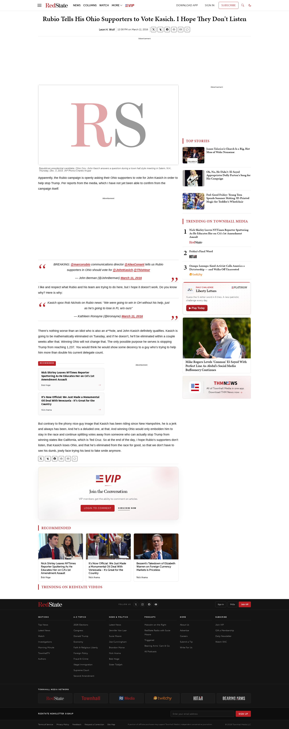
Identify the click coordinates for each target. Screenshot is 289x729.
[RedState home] (50, 604)
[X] (135, 604)
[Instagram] (142, 604)
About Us (184, 624)
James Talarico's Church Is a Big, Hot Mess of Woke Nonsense (228, 150)
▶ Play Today (197, 308)
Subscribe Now (127, 508)
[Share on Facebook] (167, 29)
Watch (41, 636)
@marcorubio (80, 264)
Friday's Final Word (201, 251)
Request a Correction (94, 724)
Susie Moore (115, 636)
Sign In (221, 604)
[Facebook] (149, 604)
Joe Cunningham (118, 642)
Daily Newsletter (223, 636)
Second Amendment (84, 676)
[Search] (243, 5)
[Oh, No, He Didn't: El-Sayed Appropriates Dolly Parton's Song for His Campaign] (193, 178)
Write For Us (186, 647)
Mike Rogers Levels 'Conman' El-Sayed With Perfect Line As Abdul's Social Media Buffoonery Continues (216, 366)
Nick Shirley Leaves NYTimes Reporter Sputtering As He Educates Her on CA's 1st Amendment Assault (58, 568)
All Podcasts (150, 651)
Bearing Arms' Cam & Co (157, 646)
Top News (43, 624)
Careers (184, 636)
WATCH (104, 5)
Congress (78, 630)
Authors (42, 659)
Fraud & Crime (81, 659)
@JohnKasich (123, 270)
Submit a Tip (186, 642)
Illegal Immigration (83, 664)
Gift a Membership (224, 630)
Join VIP (244, 604)
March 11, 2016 (131, 278)
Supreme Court (81, 670)
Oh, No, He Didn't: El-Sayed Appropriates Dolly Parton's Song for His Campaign (228, 175)
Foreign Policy (81, 653)
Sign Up (243, 714)
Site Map (111, 724)
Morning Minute (46, 647)
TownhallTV (44, 653)
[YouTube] (156, 604)
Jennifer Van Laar (118, 630)
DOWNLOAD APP (187, 5)
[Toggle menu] (39, 5)
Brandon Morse (117, 647)
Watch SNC (221, 642)
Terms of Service (45, 724)
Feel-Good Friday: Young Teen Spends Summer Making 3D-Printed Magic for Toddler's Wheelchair (227, 198)
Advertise (184, 630)
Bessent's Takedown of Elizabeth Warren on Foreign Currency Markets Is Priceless (155, 566)
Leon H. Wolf (107, 29)
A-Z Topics (80, 617)
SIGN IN (209, 5)
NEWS (77, 5)
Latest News (44, 630)
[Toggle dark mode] (250, 5)
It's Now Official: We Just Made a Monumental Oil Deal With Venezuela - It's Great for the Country (107, 568)
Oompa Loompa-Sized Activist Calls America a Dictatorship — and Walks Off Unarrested (217, 267)
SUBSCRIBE (228, 5)
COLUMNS (90, 5)
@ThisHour (142, 270)
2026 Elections (81, 624)
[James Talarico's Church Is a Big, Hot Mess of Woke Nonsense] (193, 155)
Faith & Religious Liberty (86, 647)
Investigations (45, 642)
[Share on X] (153, 29)
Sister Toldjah (115, 664)
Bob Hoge (46, 577)
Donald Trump (81, 636)
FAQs (232, 604)
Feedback (76, 724)
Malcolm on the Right (155, 624)
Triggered (149, 640)
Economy (78, 642)
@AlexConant (134, 264)
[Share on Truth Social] (160, 29)
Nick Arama (94, 577)
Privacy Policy (63, 724)
